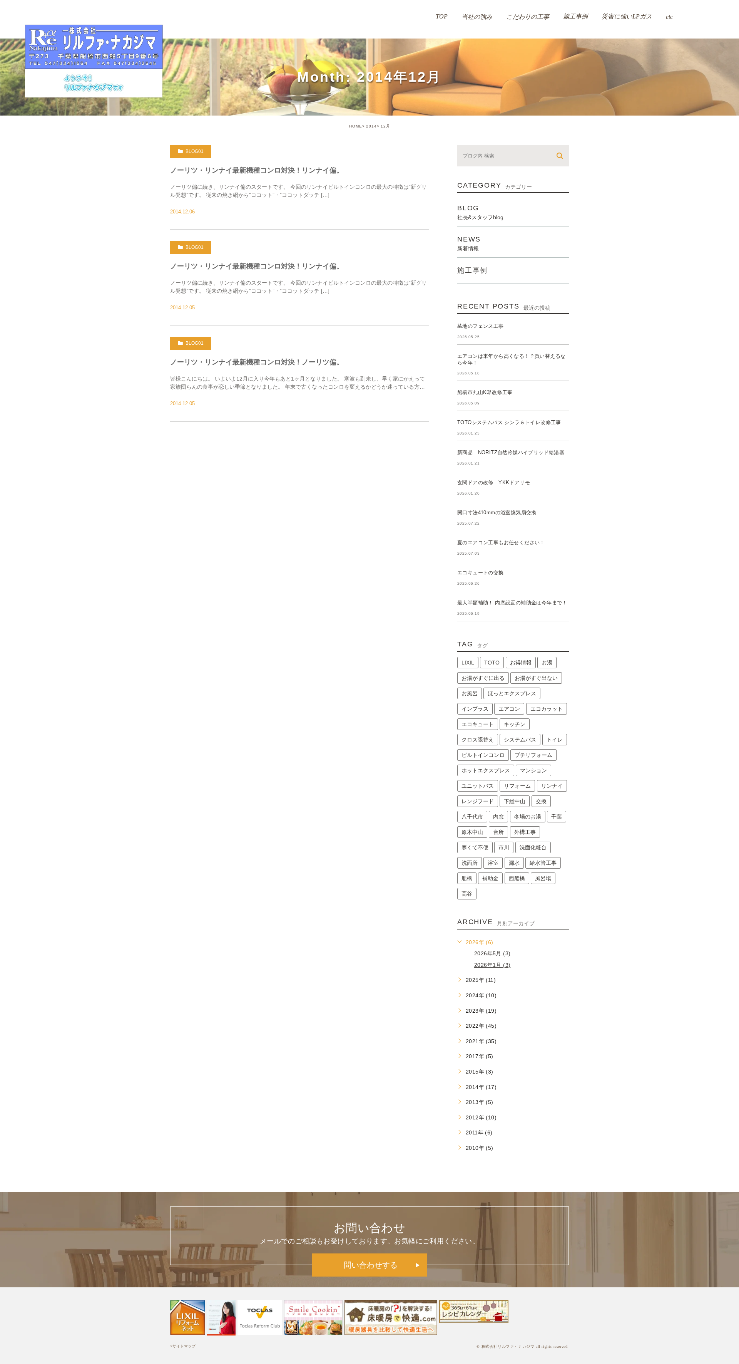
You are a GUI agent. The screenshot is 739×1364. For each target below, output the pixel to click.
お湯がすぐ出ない (536, 678)
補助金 (490, 878)
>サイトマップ (183, 1346)
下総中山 (514, 801)
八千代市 (472, 817)
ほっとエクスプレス (512, 693)
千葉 (556, 817)
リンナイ (552, 786)
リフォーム (517, 786)
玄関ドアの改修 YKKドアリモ (493, 482)
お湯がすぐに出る (483, 678)
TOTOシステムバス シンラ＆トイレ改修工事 (509, 422)
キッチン (514, 724)
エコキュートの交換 (480, 572)
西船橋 (517, 878)
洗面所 (469, 863)
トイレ (555, 740)
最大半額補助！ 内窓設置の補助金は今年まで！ (512, 603)
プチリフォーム (533, 755)
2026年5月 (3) (492, 953)
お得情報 (521, 662)
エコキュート (477, 724)
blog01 (195, 151)
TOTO (492, 662)
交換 (541, 801)
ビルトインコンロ (483, 755)
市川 (503, 847)
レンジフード (477, 801)
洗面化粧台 (533, 847)
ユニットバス (477, 786)
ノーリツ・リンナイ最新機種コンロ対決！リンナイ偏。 (256, 170)
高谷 (466, 894)
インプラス (474, 709)
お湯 (547, 662)
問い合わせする (371, 1265)
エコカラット (546, 709)
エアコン (509, 709)
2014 (371, 126)
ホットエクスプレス (485, 770)
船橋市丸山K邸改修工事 (484, 392)
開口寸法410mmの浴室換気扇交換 (497, 512)
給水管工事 (543, 863)
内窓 (498, 817)
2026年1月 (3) (492, 965)
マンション (533, 770)
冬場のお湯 (527, 817)
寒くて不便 (474, 847)
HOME (355, 126)
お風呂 (469, 693)
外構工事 (525, 832)
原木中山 (472, 832)
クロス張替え (477, 740)
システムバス (520, 740)
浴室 (493, 863)
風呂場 (543, 878)
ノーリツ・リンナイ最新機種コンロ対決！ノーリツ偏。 (256, 362)
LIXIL (467, 662)
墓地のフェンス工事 (480, 326)
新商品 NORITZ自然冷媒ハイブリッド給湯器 (510, 452)
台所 (498, 832)
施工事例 (472, 270)
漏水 (514, 863)
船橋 (466, 878)
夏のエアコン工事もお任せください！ (501, 542)
